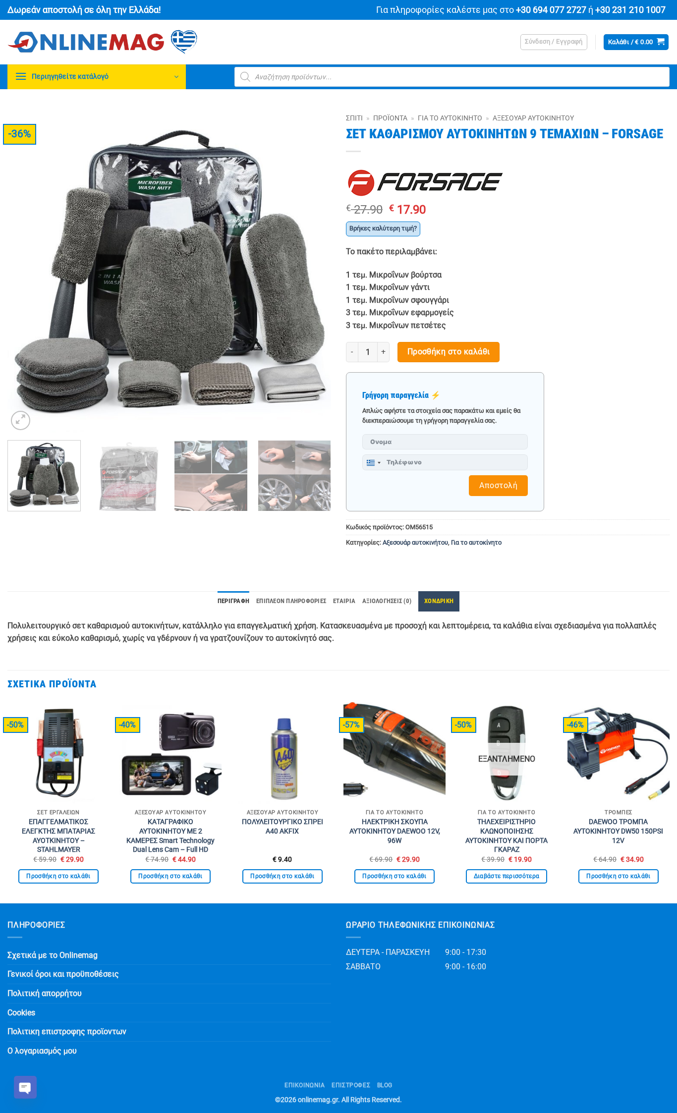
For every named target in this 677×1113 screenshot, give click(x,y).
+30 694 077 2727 (551, 10)
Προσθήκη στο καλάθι (448, 351)
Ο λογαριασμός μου (42, 1051)
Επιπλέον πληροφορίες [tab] (291, 601)
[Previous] (26, 270)
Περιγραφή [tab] (233, 601)
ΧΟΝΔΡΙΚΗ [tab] (438, 601)
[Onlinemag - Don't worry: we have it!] (166, 42)
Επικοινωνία (304, 1085)
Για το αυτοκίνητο (450, 118)
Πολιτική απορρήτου (44, 993)
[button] (553, 42)
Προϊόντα (390, 118)
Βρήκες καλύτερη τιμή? (383, 228)
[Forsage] (425, 183)
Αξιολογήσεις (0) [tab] (386, 601)
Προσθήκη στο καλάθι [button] (58, 876)
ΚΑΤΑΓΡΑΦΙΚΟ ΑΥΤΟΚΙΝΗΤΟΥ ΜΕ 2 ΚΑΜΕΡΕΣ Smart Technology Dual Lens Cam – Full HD (170, 836)
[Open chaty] (25, 1087)
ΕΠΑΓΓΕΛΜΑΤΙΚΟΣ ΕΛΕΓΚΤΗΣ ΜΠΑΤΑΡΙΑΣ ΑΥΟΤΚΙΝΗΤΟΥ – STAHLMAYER (58, 836)
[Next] (312, 270)
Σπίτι (354, 118)
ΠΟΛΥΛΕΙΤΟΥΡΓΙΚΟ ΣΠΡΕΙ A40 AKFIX (282, 826)
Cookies (21, 1012)
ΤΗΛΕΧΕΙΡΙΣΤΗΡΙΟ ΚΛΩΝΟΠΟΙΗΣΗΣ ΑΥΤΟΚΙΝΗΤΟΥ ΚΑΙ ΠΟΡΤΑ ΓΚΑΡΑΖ (506, 836)
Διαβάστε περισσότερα (507, 876)
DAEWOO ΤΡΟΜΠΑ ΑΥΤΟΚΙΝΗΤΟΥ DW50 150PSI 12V (618, 831)
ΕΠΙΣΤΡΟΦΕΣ (351, 1085)
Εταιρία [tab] (344, 601)
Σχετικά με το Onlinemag (52, 955)
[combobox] (373, 463)
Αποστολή (498, 485)
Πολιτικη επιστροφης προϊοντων (66, 1031)
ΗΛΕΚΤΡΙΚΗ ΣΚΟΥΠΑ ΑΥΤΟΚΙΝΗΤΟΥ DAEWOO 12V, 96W (394, 831)
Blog (385, 1085)
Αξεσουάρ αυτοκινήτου (533, 118)
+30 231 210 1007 (630, 10)
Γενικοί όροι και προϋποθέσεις (63, 974)
